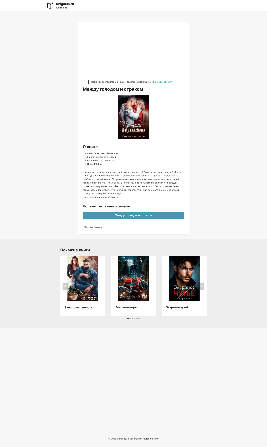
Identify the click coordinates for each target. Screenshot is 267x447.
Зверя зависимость (78, 307)
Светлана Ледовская (93, 227)
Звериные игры (126, 307)
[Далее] (201, 286)
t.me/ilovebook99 (162, 81)
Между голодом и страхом (133, 215)
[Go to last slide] (65, 286)
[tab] (128, 318)
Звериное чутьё (177, 307)
